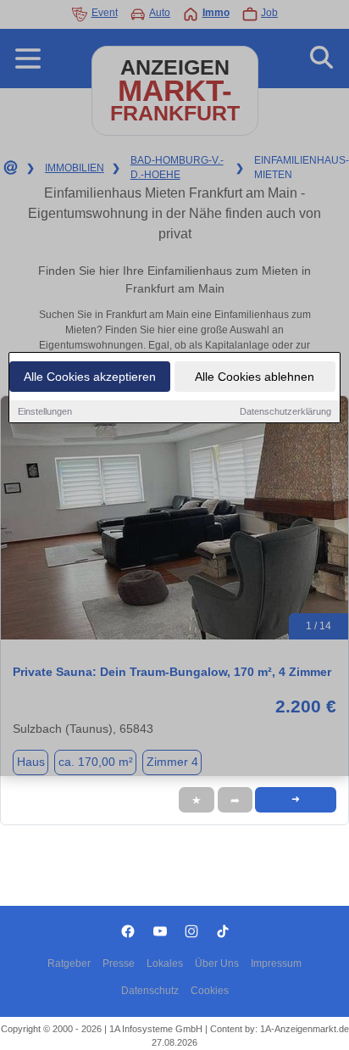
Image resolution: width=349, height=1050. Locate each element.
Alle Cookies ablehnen (254, 376)
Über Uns (217, 963)
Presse (118, 963)
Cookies (210, 991)
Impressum (276, 963)
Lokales (165, 963)
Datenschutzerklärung (285, 411)
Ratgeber (69, 963)
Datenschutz (150, 991)
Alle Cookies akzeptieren (90, 376)
